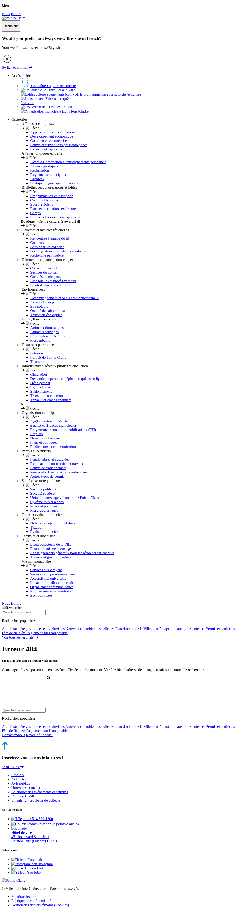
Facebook (34, 860)
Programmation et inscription (51, 196)
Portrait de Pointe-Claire (48, 357)
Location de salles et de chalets (53, 583)
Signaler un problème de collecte (35, 800)
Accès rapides (21, 75)
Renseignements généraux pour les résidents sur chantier (72, 553)
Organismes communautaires (51, 587)
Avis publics (20, 783)
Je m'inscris (11, 767)
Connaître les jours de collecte (53, 86)
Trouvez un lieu (60, 107)
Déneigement (40, 383)
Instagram (45, 864)
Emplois (36, 434)
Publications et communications (53, 447)
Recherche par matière (47, 255)
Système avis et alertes (47, 502)
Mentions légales (23, 896)
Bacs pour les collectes (47, 247)
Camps (35, 213)
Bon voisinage (41, 595)
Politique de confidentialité (31, 901)
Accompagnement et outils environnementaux (64, 298)
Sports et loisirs (41, 204)
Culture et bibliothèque (47, 200)
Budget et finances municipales (53, 425)
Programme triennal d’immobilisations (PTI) (63, 430)
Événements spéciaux (46, 149)
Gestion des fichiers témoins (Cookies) (40, 905)
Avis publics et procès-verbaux (53, 281)
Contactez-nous (13, 735)
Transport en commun (46, 396)
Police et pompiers (44, 506)
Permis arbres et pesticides (49, 459)
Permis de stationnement (48, 468)
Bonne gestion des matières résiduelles (58, 251)
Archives (37, 179)
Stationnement (41, 391)
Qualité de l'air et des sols (49, 311)
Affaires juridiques (44, 166)
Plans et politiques (43, 442)
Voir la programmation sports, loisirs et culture (106, 94)
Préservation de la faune (48, 336)
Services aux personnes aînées (52, 574)
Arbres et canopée (43, 302)
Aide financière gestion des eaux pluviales (33, 629)
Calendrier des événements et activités (39, 792)
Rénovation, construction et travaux (56, 464)
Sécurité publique (43, 489)
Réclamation (39, 170)
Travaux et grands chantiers (50, 400)
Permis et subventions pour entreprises (58, 145)
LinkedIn (43, 868)
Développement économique (51, 136)
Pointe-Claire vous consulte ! (51, 285)
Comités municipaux (45, 277)
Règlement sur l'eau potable (47, 633)
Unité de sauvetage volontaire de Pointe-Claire (64, 498)
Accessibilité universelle (48, 578)
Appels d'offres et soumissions (52, 132)
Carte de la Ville (23, 796)
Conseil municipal (43, 268)
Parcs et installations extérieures (53, 209)
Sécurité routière (42, 493)
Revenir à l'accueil (39, 735)
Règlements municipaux (48, 175)
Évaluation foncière (44, 532)
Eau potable (39, 306)
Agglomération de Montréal (51, 421)
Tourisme (37, 362)
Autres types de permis (47, 476)
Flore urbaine (40, 340)
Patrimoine (38, 353)
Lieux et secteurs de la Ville (50, 544)
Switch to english (15, 67)
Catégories (19, 119)
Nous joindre (11, 14)
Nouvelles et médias (45, 438)
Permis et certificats (220, 629)
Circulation (38, 374)
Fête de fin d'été (14, 633)
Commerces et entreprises (49, 141)
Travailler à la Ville (60, 90)
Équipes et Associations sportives (55, 217)
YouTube (33, 872)
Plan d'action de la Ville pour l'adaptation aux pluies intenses (160, 629)
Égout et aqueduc (43, 387)
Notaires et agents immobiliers (52, 523)
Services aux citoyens (46, 570)
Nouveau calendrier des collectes (89, 629)
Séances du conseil (44, 272)
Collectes (37, 243)
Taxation (36, 527)
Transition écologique (46, 315)
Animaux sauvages (44, 332)
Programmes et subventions (50, 591)
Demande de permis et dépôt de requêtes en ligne (66, 379)
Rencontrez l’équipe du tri (49, 238)
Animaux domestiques (47, 328)
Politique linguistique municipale (54, 183)
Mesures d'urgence (44, 510)
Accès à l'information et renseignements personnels (68, 162)
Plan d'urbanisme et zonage (50, 549)
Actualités (18, 779)
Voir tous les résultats (18, 637)
